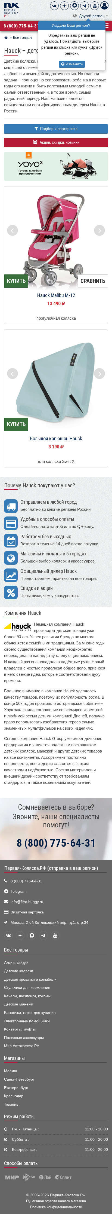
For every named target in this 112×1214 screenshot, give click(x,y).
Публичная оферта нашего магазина (56, 1201)
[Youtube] (94, 5)
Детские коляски (18, 971)
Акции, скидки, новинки (59, 142)
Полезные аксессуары (24, 1038)
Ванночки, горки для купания (30, 1013)
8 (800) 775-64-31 (21, 25)
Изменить (73, 64)
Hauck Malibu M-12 (56, 295)
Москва (10, 1071)
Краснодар (13, 1096)
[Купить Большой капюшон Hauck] (56, 382)
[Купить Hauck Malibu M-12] (56, 238)
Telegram (19, 891)
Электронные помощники (27, 1021)
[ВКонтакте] (54, 5)
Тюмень (11, 1104)
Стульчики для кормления (27, 988)
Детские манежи (18, 1004)
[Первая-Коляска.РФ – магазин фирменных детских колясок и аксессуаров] (6, 38)
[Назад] (12, 230)
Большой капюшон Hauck (56, 439)
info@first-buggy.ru (27, 902)
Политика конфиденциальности (56, 1207)
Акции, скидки (16, 963)
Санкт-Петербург (19, 1079)
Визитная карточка (27, 912)
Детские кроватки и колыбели (30, 979)
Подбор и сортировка (58, 128)
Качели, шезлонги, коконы (27, 996)
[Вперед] (99, 230)
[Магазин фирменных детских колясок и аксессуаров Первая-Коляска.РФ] (11, 9)
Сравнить (92, 281)
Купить (16, 281)
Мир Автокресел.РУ (21, 1046)
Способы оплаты (21, 1163)
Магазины (14, 1058)
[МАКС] (74, 5)
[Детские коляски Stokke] (56, 166)
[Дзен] (64, 5)
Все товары (16, 950)
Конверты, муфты (20, 1029)
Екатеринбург (16, 1088)
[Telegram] (84, 5)
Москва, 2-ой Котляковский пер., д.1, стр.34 (49, 923)
